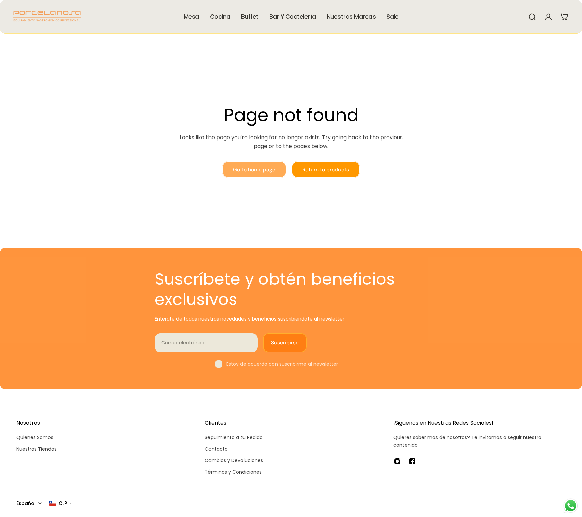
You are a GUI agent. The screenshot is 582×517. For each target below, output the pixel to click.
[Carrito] (564, 16)
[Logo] (47, 16)
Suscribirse (285, 342)
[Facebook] (412, 461)
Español (26, 503)
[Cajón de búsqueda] (532, 16)
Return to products (325, 169)
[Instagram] (397, 461)
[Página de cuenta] (548, 16)
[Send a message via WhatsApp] (571, 506)
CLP (63, 503)
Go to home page (254, 169)
